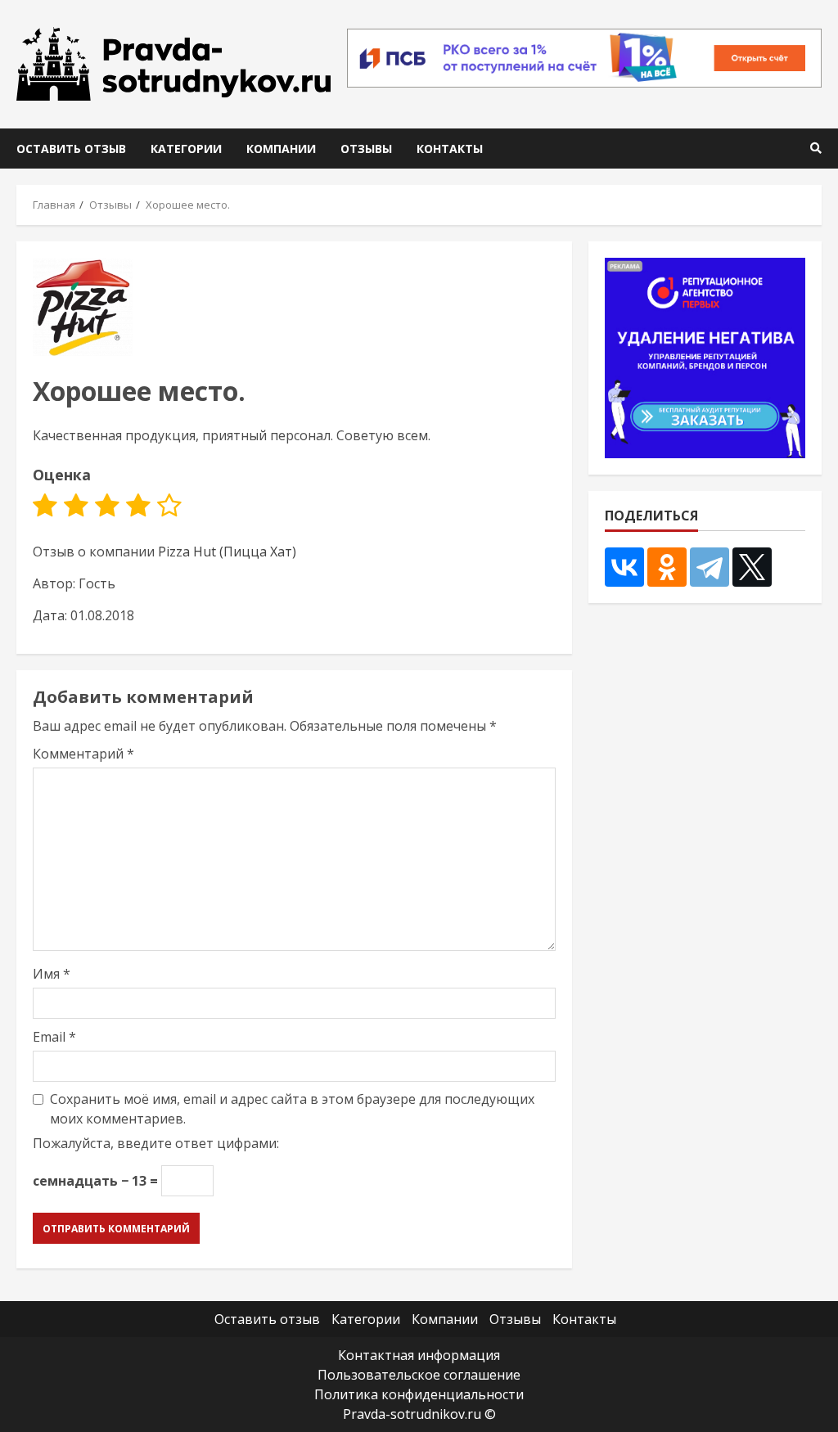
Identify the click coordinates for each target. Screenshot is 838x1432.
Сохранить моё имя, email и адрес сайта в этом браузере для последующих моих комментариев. (292, 1109)
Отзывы (366, 148)
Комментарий (83, 754)
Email (54, 1037)
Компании (281, 148)
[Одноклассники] (667, 567)
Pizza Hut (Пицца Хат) (227, 552)
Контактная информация (419, 1355)
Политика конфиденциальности (419, 1394)
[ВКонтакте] (624, 567)
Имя (51, 974)
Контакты (450, 148)
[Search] (816, 148)
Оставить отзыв (71, 148)
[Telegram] (709, 567)
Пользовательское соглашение (419, 1375)
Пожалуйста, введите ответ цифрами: (156, 1143)
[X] (752, 567)
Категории (186, 148)
